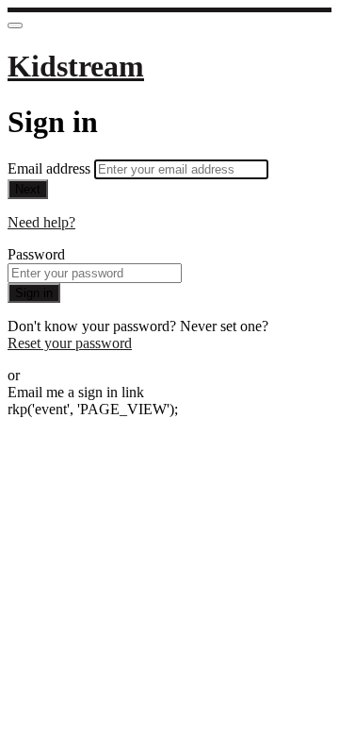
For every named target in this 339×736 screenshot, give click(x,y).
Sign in (34, 293)
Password (36, 254)
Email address (51, 168)
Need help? (41, 222)
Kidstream (76, 66)
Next (27, 189)
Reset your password (70, 343)
